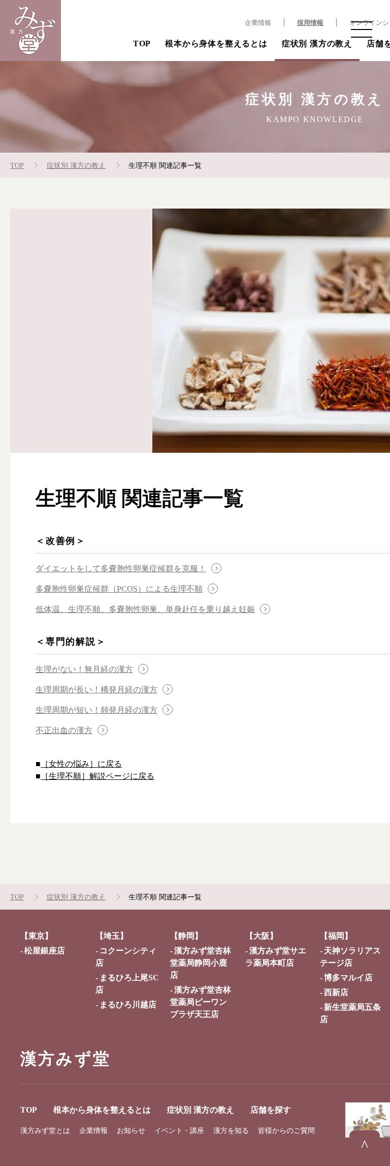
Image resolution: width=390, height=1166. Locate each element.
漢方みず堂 (65, 1059)
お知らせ (131, 1130)
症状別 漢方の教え (317, 43)
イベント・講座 (179, 1130)
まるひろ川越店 (128, 1004)
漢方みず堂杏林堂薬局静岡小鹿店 (200, 962)
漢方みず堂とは (45, 1130)
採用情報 (310, 22)
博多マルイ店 (348, 977)
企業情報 (258, 22)
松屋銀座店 (44, 950)
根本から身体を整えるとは (216, 43)
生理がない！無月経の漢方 (84, 669)
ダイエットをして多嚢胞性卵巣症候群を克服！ (121, 568)
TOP (142, 43)
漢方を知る (231, 1130)
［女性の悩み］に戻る (81, 764)
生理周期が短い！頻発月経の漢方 (96, 710)
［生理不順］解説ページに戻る (97, 776)
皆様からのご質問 (286, 1130)
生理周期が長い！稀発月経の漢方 (96, 689)
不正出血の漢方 (64, 730)
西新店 (336, 992)
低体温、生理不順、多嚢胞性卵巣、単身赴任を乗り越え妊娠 (145, 609)
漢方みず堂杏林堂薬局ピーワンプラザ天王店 (200, 1001)
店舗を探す (270, 1109)
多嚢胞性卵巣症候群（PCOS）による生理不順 (119, 589)
